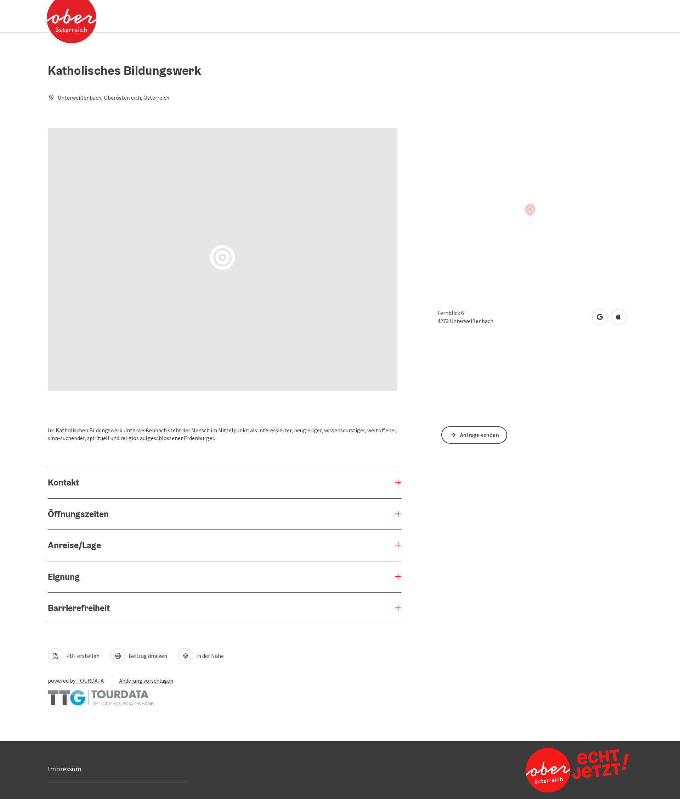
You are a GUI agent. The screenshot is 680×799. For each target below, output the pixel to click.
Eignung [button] (64, 576)
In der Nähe (209, 655)
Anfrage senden (479, 434)
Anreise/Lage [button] (74, 545)
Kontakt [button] (63, 482)
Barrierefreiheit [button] (79, 608)
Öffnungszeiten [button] (78, 514)
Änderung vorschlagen (146, 680)
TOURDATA (90, 680)
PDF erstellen (82, 655)
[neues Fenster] (101, 694)
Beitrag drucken (147, 655)
